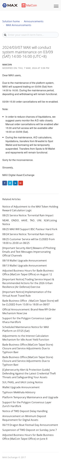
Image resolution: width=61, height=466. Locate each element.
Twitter (10, 183)
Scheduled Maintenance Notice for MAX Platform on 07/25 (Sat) (25, 329)
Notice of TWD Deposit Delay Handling (25, 411)
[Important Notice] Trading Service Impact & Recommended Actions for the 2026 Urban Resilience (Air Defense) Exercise (28, 283)
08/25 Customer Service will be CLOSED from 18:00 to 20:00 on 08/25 (28, 241)
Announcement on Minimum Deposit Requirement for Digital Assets (24, 418)
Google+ (20, 183)
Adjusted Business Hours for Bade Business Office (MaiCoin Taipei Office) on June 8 (28, 436)
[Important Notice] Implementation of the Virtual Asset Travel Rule (26, 293)
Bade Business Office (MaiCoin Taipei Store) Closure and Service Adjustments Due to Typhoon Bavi (27, 348)
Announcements (33, 21)
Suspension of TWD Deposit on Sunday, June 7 (29, 430)
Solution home (11, 21)
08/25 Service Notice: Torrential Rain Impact (27, 215)
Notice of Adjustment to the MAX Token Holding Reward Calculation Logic (30, 208)
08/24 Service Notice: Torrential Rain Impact (27, 234)
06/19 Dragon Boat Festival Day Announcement (30, 425)
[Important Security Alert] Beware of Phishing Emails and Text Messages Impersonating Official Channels (29, 251)
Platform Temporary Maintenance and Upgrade (30, 397)
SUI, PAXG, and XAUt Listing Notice (22, 382)
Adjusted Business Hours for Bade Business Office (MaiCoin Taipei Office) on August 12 (28, 272)
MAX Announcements (18, 25)
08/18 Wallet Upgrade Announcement (24, 260)
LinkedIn (15, 183)
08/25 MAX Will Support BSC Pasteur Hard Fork (29, 229)
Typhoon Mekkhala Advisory (18, 392)
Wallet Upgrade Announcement (21, 387)
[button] (56, 5)
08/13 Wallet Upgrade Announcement (24, 265)
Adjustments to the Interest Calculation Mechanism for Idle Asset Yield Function (25, 337)
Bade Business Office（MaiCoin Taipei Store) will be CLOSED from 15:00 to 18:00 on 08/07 (30, 302)
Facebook (4, 183)
